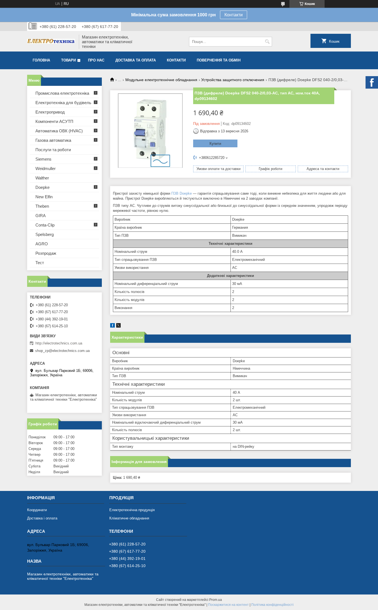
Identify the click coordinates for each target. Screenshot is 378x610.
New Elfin (44, 196)
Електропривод (50, 112)
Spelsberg (44, 234)
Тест (39, 262)
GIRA (40, 215)
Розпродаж (45, 253)
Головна (41, 60)
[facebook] (112, 326)
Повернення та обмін (218, 60)
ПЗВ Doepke (181, 193)
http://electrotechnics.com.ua (58, 343)
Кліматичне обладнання (129, 518)
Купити (215, 143)
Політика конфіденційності (272, 605)
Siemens (43, 159)
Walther (42, 178)
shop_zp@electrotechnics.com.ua (62, 351)
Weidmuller (45, 168)
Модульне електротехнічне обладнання (161, 80)
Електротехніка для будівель (63, 102)
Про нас (96, 60)
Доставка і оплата (42, 518)
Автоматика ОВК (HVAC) (59, 130)
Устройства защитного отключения (232, 80)
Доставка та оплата (135, 60)
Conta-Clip (45, 225)
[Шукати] (267, 42)
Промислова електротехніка (62, 93)
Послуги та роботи (53, 149)
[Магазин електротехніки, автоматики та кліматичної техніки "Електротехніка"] (51, 42)
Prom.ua (215, 600)
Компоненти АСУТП (54, 121)
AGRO (41, 243)
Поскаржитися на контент (228, 605)
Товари (68, 60)
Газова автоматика (53, 140)
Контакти (233, 14)
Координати (37, 510)
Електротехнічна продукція (132, 510)
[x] (118, 326)
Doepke (42, 187)
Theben (42, 206)
